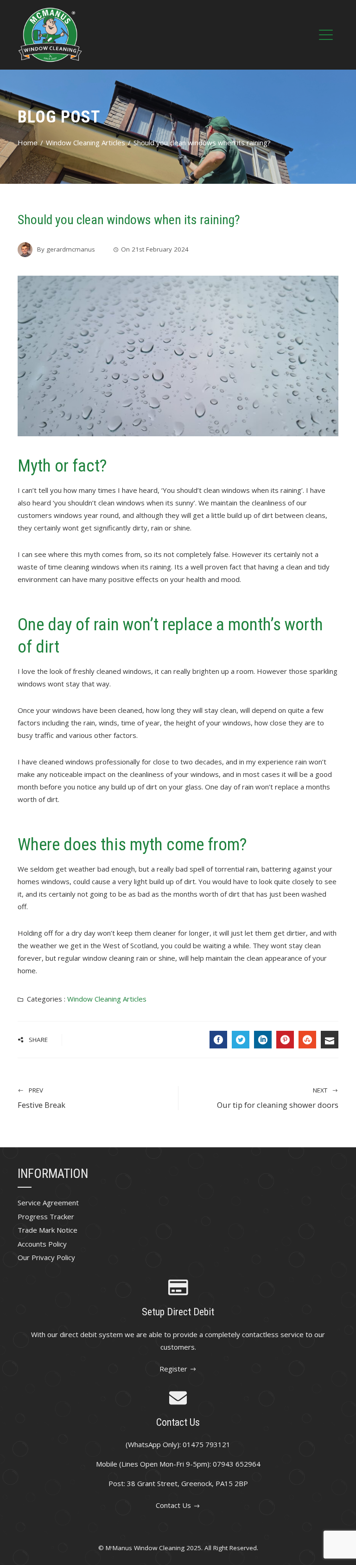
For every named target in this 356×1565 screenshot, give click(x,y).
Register (173, 1368)
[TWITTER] (240, 1039)
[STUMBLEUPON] (307, 1039)
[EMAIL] (329, 1039)
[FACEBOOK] (218, 1039)
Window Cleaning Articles (106, 998)
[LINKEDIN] (263, 1039)
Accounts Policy (42, 1243)
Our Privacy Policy (46, 1257)
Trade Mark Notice (47, 1230)
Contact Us (173, 1505)
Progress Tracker (46, 1216)
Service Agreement (48, 1202)
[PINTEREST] (285, 1039)
